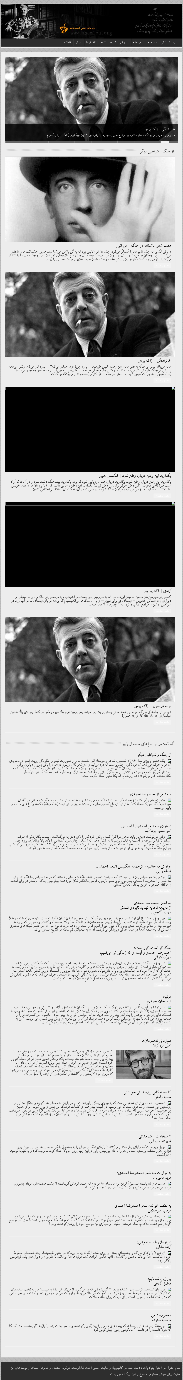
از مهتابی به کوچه (119, 42)
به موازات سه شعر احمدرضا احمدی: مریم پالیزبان (144, 1175)
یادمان (79, 42)
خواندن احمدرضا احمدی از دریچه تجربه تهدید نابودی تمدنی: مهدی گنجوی (145, 908)
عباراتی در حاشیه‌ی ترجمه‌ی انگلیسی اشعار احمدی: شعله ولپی (133, 869)
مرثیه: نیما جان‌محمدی (159, 999)
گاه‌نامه (68, 42)
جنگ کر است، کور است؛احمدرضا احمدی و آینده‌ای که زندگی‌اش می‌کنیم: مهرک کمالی (135, 953)
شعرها (153, 42)
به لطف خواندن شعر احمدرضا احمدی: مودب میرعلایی (142, 1208)
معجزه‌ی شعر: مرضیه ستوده (161, 1317)
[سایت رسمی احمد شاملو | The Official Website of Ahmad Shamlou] (91, 21)
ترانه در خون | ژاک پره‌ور (152, 706)
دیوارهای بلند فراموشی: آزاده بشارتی (154, 1244)
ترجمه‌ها (139, 42)
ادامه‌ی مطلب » (162, 265)
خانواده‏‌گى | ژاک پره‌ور (159, 129)
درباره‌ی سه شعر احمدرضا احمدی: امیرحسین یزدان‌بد (145, 828)
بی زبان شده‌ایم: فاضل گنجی (159, 1281)
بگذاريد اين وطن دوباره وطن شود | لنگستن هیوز (135, 476)
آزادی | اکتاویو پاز (157, 591)
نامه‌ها (103, 42)
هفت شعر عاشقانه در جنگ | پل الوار (143, 245)
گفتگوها (91, 42)
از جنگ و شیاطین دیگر (154, 755)
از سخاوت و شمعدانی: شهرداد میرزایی (154, 1138)
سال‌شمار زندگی (170, 42)
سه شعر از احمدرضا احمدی (150, 794)
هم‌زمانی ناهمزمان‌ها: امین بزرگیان (155, 1043)
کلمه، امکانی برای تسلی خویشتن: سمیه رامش (146, 1094)
